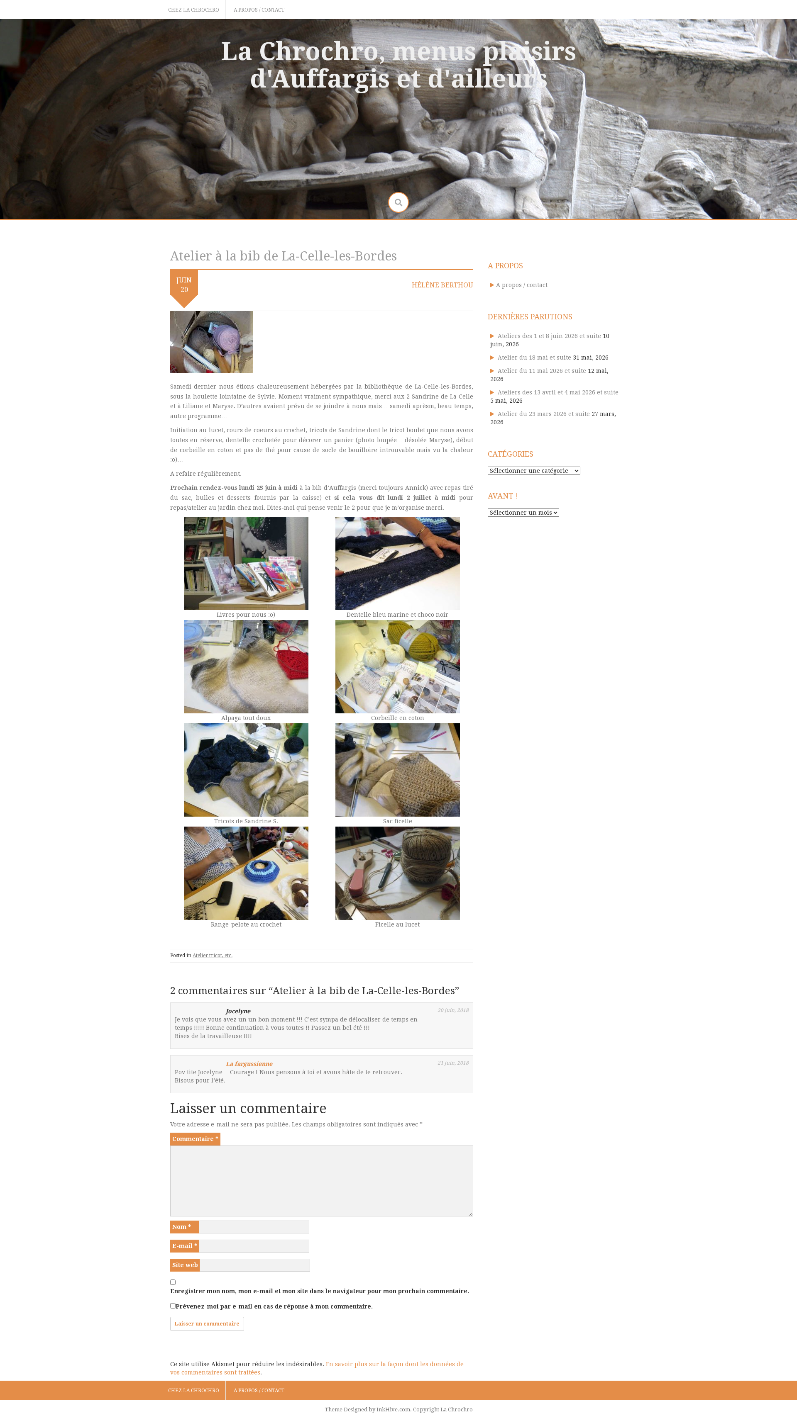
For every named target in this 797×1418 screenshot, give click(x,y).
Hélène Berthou (442, 285)
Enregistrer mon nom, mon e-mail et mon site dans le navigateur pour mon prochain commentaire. (319, 1291)
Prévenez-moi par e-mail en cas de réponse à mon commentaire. (274, 1306)
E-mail (184, 1246)
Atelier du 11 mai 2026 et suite (542, 370)
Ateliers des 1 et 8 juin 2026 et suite (549, 336)
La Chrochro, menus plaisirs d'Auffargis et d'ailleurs (398, 65)
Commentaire (195, 1139)
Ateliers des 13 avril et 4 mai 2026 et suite (558, 392)
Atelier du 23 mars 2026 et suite (544, 414)
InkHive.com (393, 1409)
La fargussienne (249, 1063)
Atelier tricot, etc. (212, 955)
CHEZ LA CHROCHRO (193, 10)
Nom (181, 1226)
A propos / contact (259, 10)
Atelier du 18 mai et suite (534, 357)
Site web (185, 1265)
